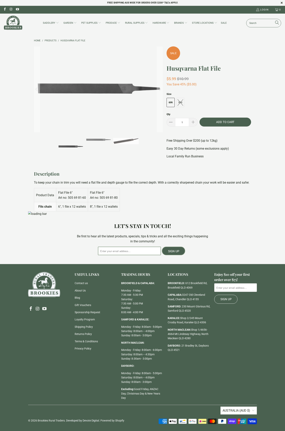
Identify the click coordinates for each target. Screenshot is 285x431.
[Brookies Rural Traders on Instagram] (11, 9)
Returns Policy (83, 334)
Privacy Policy (83, 348)
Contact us (81, 283)
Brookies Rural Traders (51, 420)
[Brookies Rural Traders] (13, 23)
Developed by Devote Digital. (83, 420)
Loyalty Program (85, 319)
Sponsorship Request (87, 312)
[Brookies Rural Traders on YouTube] (17, 9)
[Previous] (37, 89)
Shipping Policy (84, 326)
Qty (168, 114)
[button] (51, 23)
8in (180, 102)
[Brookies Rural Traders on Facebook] (4, 9)
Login (264, 9)
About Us (80, 290)
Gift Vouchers (83, 305)
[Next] (160, 89)
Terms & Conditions (86, 341)
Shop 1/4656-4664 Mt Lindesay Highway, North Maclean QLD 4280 (188, 334)
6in (171, 102)
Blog (77, 297)
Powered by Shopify (112, 420)
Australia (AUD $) (236, 410)
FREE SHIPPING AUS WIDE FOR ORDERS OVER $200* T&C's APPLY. (142, 2)
